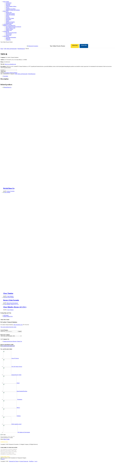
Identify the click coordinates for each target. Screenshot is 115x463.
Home (2, 48)
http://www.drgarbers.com (10, 64)
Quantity (2, 69)
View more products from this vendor (8, 327)
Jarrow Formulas (10, 191)
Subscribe (84, 45)
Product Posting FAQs (8, 316)
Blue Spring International (12, 303)
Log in (35, 461)
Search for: (3, 331)
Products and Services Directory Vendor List (12, 341)
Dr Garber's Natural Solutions (10, 72)
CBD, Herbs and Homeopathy (10, 48)
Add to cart (3, 71)
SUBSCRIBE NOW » (5, 456)
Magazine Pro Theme (13, 461)
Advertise (75, 45)
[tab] (58, 76)
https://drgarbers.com (18, 324)
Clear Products (10, 296)
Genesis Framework (24, 461)
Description (5, 76)
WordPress (31, 461)
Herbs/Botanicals (21, 48)
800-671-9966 (6, 439)
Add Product (6, 315)
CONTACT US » (4, 441)
